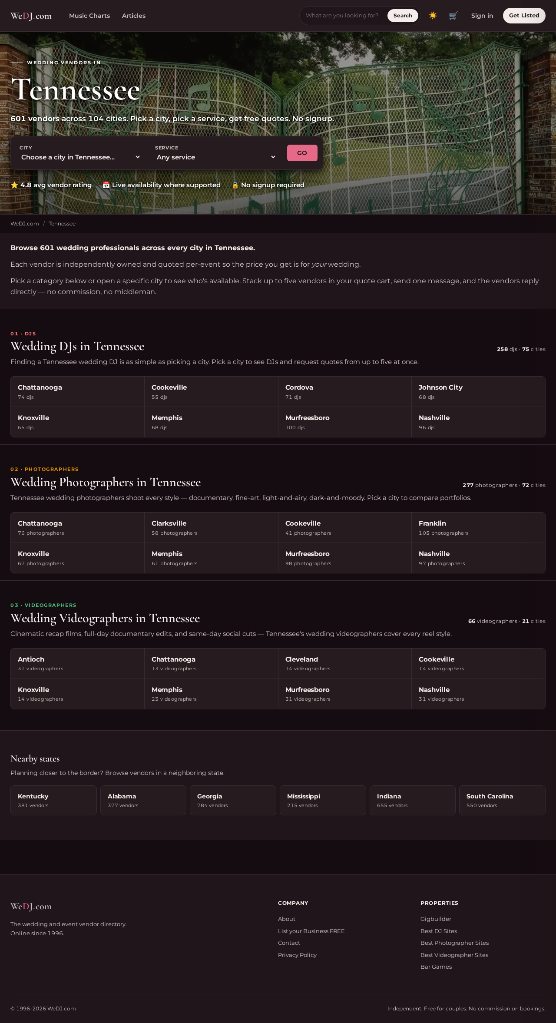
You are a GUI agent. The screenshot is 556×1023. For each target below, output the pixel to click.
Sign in (482, 16)
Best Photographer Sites (454, 942)
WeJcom (31, 15)
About (286, 918)
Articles (134, 16)
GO (302, 153)
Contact (289, 942)
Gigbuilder (435, 918)
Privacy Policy (297, 954)
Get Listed (524, 15)
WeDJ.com (24, 223)
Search (403, 15)
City (26, 148)
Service (167, 148)
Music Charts (89, 16)
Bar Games (436, 966)
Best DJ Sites (438, 930)
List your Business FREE (311, 930)
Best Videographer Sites (454, 954)
